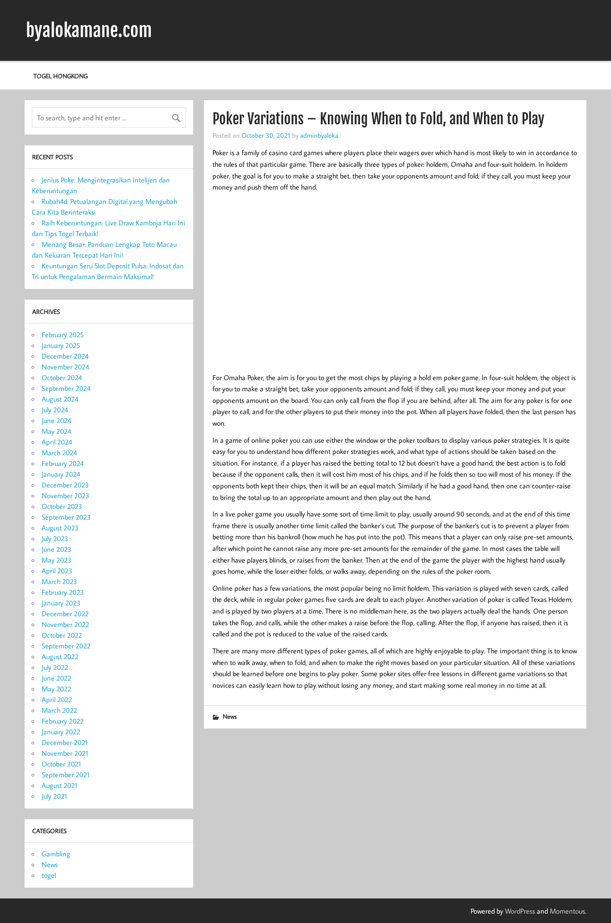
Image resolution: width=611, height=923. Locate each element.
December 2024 (65, 355)
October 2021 (61, 763)
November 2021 (65, 753)
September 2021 (65, 774)
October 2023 (62, 506)
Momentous (567, 910)
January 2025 (61, 345)
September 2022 (66, 645)
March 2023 (59, 581)
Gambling (56, 853)
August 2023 (60, 527)
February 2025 (63, 334)
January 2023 (61, 602)
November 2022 (65, 624)
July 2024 (55, 409)
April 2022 (57, 699)
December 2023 (65, 484)
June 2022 (56, 677)
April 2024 (57, 441)
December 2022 (65, 613)
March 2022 (59, 710)
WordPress (520, 910)
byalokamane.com (89, 30)
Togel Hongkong (61, 76)
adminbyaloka (319, 135)
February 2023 (63, 592)
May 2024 (56, 431)
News (230, 716)
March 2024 (59, 452)
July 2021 (54, 796)
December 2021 (65, 742)
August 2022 (60, 656)
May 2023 (57, 559)
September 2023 (66, 516)
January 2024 (61, 474)
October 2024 (62, 377)
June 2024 (56, 420)
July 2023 (55, 538)
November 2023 (65, 495)
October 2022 (62, 635)
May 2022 (56, 688)
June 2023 (57, 549)
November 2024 (65, 366)
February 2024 (63, 463)
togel (49, 875)
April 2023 (57, 570)
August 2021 (59, 785)
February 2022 (63, 720)
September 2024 (66, 388)
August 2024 (60, 398)
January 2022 (61, 731)
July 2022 (55, 667)
